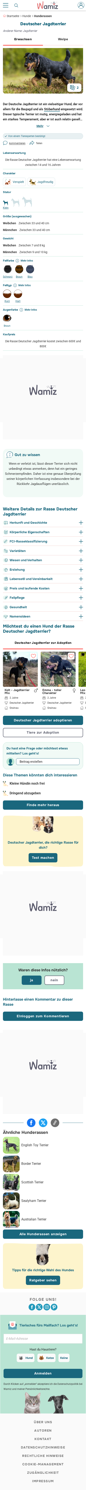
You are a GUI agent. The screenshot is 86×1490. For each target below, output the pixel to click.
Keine (64, 1358)
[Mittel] (15, 204)
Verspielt (18, 182)
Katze (50, 1358)
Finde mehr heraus (43, 805)
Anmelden (43, 1373)
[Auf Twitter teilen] (43, 1122)
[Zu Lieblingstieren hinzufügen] (33, 656)
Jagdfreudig (45, 182)
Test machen (43, 857)
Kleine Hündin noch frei (27, 783)
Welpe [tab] (63, 39)
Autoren (43, 1430)
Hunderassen (43, 16)
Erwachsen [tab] (23, 39)
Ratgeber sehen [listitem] (43, 1280)
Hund (29, 1358)
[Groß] (27, 203)
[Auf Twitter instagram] (46, 1307)
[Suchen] (16, 5)
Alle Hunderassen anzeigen (43, 1234)
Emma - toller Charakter (52, 691)
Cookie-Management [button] (43, 1464)
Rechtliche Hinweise (43, 1456)
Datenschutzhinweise (43, 1447)
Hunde (26, 16)
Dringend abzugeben (25, 793)
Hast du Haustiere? (43, 1349)
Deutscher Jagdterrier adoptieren (43, 720)
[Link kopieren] (55, 1122)
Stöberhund (52, 109)
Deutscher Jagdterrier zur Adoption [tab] (43, 643)
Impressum (43, 1481)
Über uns (43, 1422)
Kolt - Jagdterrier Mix (17, 691)
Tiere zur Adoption (43, 732)
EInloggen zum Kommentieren (43, 1016)
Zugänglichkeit (43, 1473)
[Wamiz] (50, 5)
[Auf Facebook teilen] (31, 1122)
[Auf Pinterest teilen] (54, 1307)
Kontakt (43, 1439)
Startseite (13, 16)
